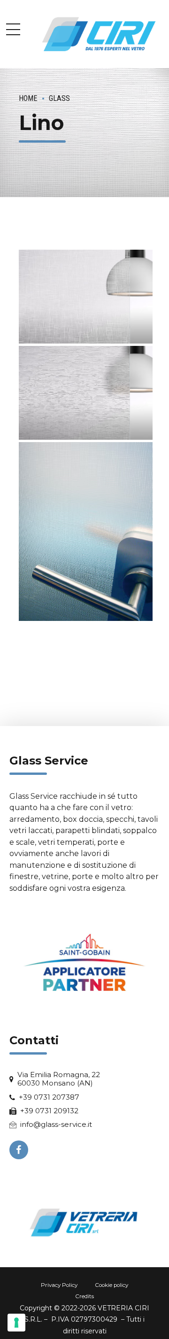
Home (28, 98)
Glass (59, 98)
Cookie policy (111, 1285)
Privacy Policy (59, 1285)
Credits (84, 1296)
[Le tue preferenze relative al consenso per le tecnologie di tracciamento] (16, 1322)
